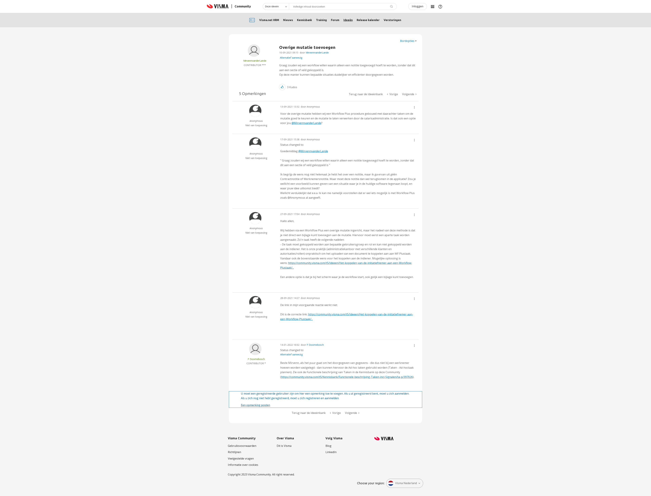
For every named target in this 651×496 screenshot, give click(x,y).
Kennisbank (304, 20)
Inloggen (417, 6)
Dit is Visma (284, 446)
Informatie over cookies (243, 465)
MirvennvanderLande (317, 52)
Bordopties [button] (407, 41)
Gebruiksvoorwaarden (242, 446)
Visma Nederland (406, 483)
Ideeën (348, 20)
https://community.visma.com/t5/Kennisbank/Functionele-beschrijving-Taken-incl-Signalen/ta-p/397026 (347, 377)
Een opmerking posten (255, 405)
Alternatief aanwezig (291, 57)
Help (440, 6)
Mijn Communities (432, 6)
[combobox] (343, 6)
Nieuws (288, 20)
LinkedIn (331, 452)
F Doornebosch (315, 344)
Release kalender (368, 20)
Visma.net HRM (269, 20)
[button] (282, 87)
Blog (328, 446)
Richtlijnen (234, 452)
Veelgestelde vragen (241, 458)
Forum (335, 20)
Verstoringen (392, 20)
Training (321, 20)
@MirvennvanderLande (306, 123)
